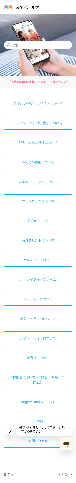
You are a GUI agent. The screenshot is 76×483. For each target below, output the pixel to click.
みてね (8, 474)
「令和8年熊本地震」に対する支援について (38, 82)
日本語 (64, 474)
